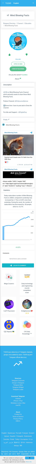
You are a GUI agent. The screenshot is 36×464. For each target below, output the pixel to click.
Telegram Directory (9, 23)
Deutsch (31, 433)
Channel (20, 23)
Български (24, 439)
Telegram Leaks (18, 389)
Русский (18, 433)
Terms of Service (18, 416)
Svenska (6, 439)
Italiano (6, 436)
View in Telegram (18, 69)
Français (25, 433)
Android (18, 398)
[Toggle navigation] (33, 3)
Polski (12, 439)
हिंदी (21, 445)
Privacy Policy (18, 419)
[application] (18, 226)
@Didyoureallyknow (21, 101)
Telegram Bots (18, 385)
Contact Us (18, 414)
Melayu (16, 445)
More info (29, 462)
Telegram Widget (18, 387)
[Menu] (33, 211)
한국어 (23, 442)
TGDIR (8, 3)
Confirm (24, 75)
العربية (6, 442)
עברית (31, 439)
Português (19, 436)
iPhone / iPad (18, 401)
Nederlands (28, 436)
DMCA (18, 421)
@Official (6, 92)
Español (13, 436)
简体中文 (17, 442)
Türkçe (17, 439)
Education (28, 23)
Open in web (18, 64)
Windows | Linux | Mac (18, 403)
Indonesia (29, 442)
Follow (18, 59)
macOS (18, 405)
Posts (5, 120)
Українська (11, 433)
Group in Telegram (18, 383)
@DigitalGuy (22, 112)
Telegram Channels (18, 380)
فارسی (11, 442)
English (4, 433)
